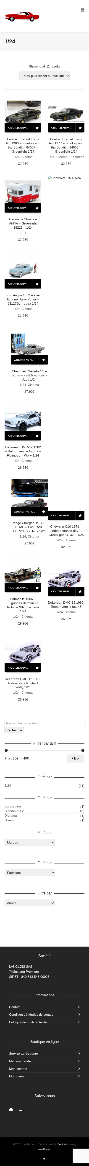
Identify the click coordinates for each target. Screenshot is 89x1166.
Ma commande (20, 1061)
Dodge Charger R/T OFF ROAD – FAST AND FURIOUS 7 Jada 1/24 (29, 527)
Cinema (27, 157)
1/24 (16, 157)
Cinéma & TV (14, 811)
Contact (14, 1007)
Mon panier (17, 1076)
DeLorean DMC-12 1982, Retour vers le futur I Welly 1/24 (23, 683)
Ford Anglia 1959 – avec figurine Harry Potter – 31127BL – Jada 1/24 (23, 299)
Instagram (22, 1107)
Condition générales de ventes (31, 1014)
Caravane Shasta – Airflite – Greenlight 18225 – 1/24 (23, 223)
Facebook (12, 1107)
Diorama (11, 815)
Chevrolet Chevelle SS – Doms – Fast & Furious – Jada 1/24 (29, 375)
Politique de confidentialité (28, 1022)
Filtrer (75, 758)
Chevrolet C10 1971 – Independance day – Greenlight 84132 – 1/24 (66, 531)
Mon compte (18, 1069)
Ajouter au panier (20, 128)
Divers (9, 820)
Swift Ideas (64, 1144)
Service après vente (23, 1053)
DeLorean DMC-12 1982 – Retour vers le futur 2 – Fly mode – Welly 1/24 (23, 451)
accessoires (13, 806)
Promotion (76, 157)
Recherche (14, 730)
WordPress (44, 1149)
